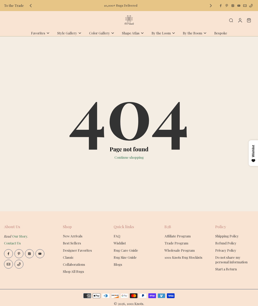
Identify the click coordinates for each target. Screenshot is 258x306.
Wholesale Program (179, 250)
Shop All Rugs (73, 271)
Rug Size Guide (125, 257)
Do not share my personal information (231, 259)
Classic (68, 257)
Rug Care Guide (126, 250)
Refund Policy (225, 243)
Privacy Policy (225, 250)
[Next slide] (210, 5)
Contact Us (12, 243)
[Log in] (239, 20)
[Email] (245, 5)
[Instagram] (233, 5)
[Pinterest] (227, 5)
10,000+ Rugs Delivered (120, 5)
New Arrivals (72, 236)
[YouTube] (239, 5)
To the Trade (14, 5)
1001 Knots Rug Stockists (183, 257)
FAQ (117, 236)
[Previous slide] (30, 5)
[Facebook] (221, 5)
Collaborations (74, 264)
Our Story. (20, 236)
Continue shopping (129, 157)
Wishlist (120, 243)
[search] (231, 20)
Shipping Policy (227, 236)
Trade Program (176, 243)
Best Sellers (72, 243)
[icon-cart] (248, 20)
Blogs (118, 264)
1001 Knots (135, 303)
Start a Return (226, 269)
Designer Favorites (77, 250)
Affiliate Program (177, 236)
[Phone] (251, 5)
